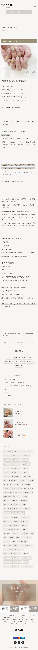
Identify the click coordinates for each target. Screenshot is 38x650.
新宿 (27, 533)
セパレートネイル (8, 472)
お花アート (17, 496)
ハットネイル (14, 500)
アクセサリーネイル (9, 492)
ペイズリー (25, 468)
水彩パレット (17, 468)
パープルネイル (19, 545)
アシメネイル (16, 459)
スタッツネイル (17, 455)
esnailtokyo (6, 533)
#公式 (16, 361)
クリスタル (27, 508)
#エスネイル (16, 358)
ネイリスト (7, 541)
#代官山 (22, 361)
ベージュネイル (8, 566)
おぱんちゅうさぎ (25, 484)
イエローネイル (26, 455)
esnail (17, 537)
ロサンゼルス (15, 533)
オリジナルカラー (18, 451)
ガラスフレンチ (18, 488)
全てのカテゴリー (10, 379)
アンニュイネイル (8, 476)
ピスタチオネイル (8, 545)
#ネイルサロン (8, 361)
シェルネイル (18, 476)
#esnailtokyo (30, 361)
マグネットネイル (8, 512)
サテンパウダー (8, 451)
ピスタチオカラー (18, 549)
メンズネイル (29, 480)
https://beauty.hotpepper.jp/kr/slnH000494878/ (14, 280)
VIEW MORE (19, 596)
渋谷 (32, 533)
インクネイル (16, 525)
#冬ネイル (19, 365)
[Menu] (34, 5)
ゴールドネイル (8, 488)
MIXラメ (26, 562)
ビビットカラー (29, 451)
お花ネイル (24, 496)
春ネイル (26, 553)
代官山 (22, 533)
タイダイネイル (29, 545)
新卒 (15, 480)
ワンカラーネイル (8, 504)
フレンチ (16, 517)
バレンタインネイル (26, 557)
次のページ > (31, 343)
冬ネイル (25, 529)
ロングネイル (7, 521)
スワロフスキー (8, 557)
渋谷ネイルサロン (8, 553)
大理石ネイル (18, 472)
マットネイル (17, 529)
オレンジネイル (17, 464)
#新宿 (29, 358)
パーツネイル (7, 455)
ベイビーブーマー (14, 484)
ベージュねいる (8, 549)
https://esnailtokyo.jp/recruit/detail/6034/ (12, 181)
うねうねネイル (23, 500)
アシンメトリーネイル (27, 566)
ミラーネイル (7, 525)
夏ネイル (26, 472)
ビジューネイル (8, 562)
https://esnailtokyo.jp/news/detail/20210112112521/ (15, 211)
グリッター (25, 521)
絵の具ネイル (7, 459)
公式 (5, 537)
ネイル (13, 541)
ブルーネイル (25, 459)
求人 (26, 541)
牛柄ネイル (16, 557)
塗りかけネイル (29, 492)
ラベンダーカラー (18, 508)
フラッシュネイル (25, 517)
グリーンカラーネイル (20, 504)
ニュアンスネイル (19, 512)
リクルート (20, 541)
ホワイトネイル (8, 480)
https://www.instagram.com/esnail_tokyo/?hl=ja (14, 138)
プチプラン (8, 392)
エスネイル (11, 537)
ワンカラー (8, 395)
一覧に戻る (19, 343)
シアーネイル (27, 476)
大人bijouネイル (17, 521)
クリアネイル (7, 464)
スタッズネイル (8, 508)
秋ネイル (6, 500)
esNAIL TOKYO (8, 496)
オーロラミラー (18, 562)
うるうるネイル (26, 464)
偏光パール (16, 566)
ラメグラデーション (26, 537)
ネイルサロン (18, 553)
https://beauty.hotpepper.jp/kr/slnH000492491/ (14, 256)
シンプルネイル (8, 529)
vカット (6, 484)
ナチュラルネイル (28, 488)
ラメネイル (21, 480)
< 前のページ (6, 343)
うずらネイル (19, 492)
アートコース (5, 335)
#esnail (9, 358)
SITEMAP (25, 623)
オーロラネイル (8, 468)
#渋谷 (24, 358)
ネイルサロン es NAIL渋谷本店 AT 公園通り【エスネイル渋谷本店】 (18, 333)
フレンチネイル (8, 517)
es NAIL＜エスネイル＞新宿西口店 (14, 382)
